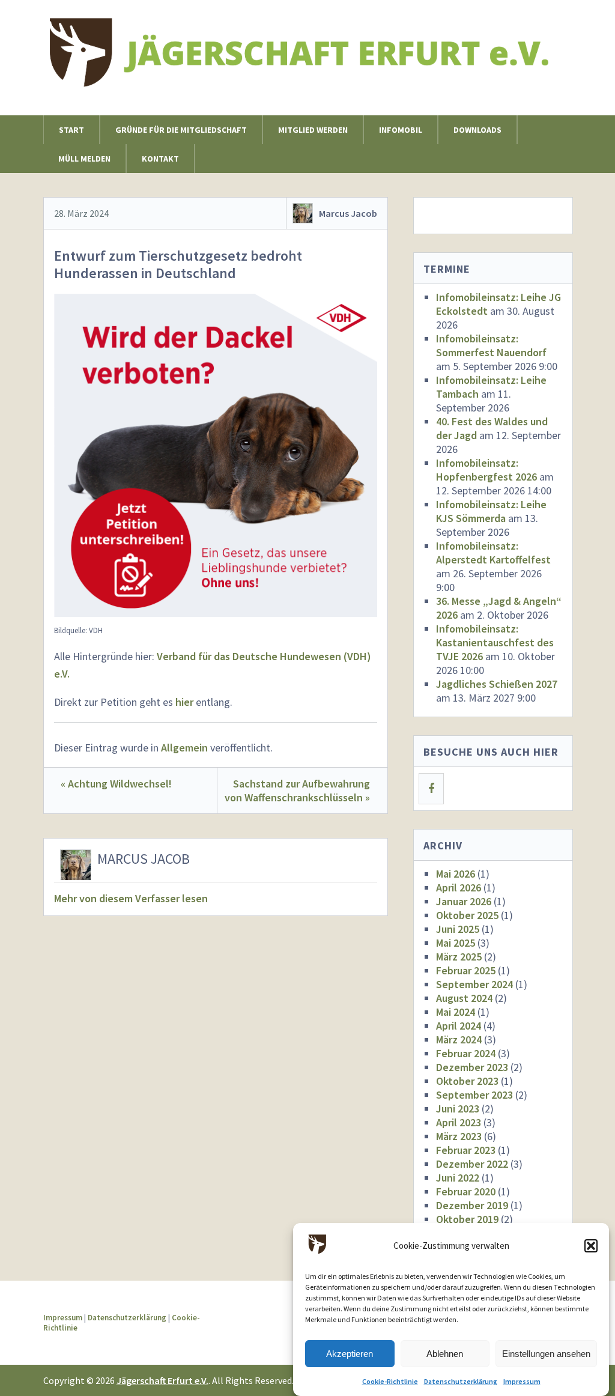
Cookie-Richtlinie (390, 1381)
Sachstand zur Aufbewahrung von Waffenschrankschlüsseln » (297, 790)
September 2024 (474, 984)
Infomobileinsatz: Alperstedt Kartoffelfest (493, 552)
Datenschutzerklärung (460, 1381)
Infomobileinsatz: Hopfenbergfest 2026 (486, 470)
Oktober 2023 (467, 1081)
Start (71, 129)
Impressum (522, 1381)
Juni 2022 (457, 1178)
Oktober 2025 (467, 915)
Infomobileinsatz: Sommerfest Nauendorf (491, 345)
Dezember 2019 (472, 1205)
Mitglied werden (313, 129)
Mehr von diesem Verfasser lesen (131, 898)
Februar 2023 (465, 1150)
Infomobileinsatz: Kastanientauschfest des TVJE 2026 (495, 642)
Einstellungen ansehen (546, 1354)
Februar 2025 (465, 970)
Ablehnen (444, 1354)
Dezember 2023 (472, 1067)
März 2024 (459, 1039)
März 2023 (459, 1136)
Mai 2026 (455, 874)
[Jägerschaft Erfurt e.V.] (307, 74)
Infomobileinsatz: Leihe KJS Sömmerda (491, 511)
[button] (591, 1246)
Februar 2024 (465, 1053)
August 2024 (464, 998)
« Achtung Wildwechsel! (116, 784)
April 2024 (458, 1026)
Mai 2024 (455, 1012)
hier (184, 702)
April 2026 (458, 887)
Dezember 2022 (472, 1164)
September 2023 (474, 1095)
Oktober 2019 (467, 1219)
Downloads (477, 129)
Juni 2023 (457, 1108)
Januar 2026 (463, 901)
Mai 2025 (455, 943)
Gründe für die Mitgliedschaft (181, 129)
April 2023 (458, 1122)
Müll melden (84, 158)
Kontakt (160, 158)
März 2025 (459, 957)
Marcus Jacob (348, 213)
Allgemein (184, 747)
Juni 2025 (457, 929)
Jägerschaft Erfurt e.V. (162, 1380)
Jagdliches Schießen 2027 (496, 684)
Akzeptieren (349, 1354)
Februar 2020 (465, 1191)
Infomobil (400, 129)
